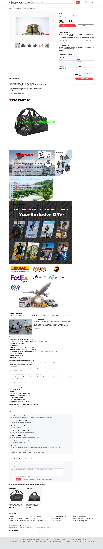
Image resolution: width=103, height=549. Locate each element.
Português (45, 541)
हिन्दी (72, 541)
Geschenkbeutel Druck (45, 532)
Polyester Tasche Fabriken (34, 532)
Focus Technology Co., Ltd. (50, 543)
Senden (18, 479)
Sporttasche (65, 532)
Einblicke (73, 539)
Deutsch (41, 541)
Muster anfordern (86, 28)
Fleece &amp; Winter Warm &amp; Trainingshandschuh (83, 518)
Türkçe (80, 541)
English (16, 541)
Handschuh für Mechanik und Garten (80, 520)
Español (37, 541)
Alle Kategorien (13, 6)
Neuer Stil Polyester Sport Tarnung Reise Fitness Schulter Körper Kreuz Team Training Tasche (33, 505)
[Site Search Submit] (78, 2)
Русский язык (55, 541)
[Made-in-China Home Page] (15, 2)
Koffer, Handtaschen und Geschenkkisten (21, 8)
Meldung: (13, 469)
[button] (74, 2)
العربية (64, 541)
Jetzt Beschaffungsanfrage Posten (44, 479)
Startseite (10, 8)
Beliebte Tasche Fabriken (56, 532)
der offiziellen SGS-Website (42, 315)
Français (32, 541)
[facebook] (83, 539)
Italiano (50, 541)
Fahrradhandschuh (33, 518)
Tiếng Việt (84, 541)
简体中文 (20, 541)
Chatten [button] (86, 25)
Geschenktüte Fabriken (22, 532)
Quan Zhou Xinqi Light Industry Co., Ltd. (69, 15)
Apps (87, 6)
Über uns (18, 539)
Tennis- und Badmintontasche (35, 516)
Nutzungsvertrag (29, 539)
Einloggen (92, 3)
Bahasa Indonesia (91, 541)
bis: (14, 466)
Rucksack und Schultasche (56, 520)
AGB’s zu (96, 544)
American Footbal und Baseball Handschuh (59, 516)
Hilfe (82, 6)
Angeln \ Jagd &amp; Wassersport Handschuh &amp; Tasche (19, 518)
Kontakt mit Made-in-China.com (47, 539)
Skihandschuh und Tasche (13, 516)
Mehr (10, 535)
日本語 (28, 541)
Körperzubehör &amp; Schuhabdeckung (37, 520)
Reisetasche (32, 8)
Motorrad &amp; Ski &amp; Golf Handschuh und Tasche (19, 520)
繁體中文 (24, 541)
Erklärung (23, 539)
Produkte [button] (28, 2)
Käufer (75, 6)
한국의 (60, 541)
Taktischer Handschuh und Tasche (79, 516)
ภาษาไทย (76, 541)
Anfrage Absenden (67, 25)
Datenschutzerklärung (36, 539)
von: (14, 463)
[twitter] (85, 539)
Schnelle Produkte (57, 539)
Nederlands (68, 541)
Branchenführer (78, 539)
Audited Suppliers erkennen (65, 539)
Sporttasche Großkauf (75, 532)
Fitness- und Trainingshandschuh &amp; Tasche (60, 518)
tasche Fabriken (12, 532)
